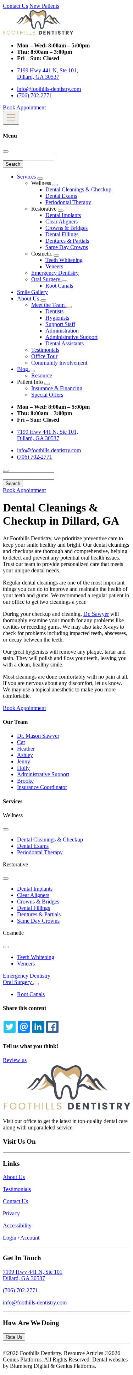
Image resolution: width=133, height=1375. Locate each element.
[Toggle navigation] (11, 118)
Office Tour (44, 356)
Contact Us (15, 6)
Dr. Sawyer (96, 614)
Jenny (23, 761)
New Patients (44, 6)
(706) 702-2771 (34, 95)
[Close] (6, 151)
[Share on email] (24, 1027)
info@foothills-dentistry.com (49, 89)
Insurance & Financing (56, 388)
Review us (15, 1060)
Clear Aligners (61, 221)
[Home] (38, 33)
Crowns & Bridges (66, 228)
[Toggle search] (6, 471)
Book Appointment (24, 107)
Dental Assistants (64, 343)
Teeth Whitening (64, 260)
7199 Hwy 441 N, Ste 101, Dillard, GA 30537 (47, 73)
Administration (62, 331)
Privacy (11, 1213)
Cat (21, 742)
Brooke (25, 781)
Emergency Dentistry (55, 273)
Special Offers (47, 395)
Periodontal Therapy (68, 202)
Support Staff (60, 324)
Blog (23, 369)
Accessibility (17, 1225)
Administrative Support (71, 337)
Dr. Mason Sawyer (38, 736)
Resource (41, 375)
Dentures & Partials (67, 241)
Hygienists (57, 318)
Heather (26, 749)
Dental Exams (61, 196)
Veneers (54, 266)
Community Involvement (59, 363)
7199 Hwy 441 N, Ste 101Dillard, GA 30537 (32, 1275)
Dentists (54, 311)
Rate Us (14, 1337)
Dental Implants (63, 215)
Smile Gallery (32, 292)
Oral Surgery (46, 279)
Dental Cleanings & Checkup (78, 189)
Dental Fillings (61, 234)
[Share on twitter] (10, 1027)
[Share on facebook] (52, 1027)
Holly (23, 768)
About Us (28, 298)
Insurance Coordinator (42, 787)
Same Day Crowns (66, 247)
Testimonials (45, 350)
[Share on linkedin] (38, 1027)
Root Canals (59, 286)
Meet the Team (48, 305)
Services (27, 177)
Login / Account (21, 1238)
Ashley (25, 755)
